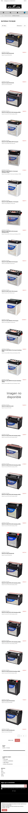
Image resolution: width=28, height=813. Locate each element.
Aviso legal (5, 759)
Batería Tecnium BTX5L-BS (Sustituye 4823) (11, 582)
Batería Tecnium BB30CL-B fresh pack (10, 320)
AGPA (2, 774)
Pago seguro (6, 762)
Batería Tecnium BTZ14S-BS (8, 82)
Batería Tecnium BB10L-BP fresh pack (10, 141)
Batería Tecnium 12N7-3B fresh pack (9, 291)
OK (18, 740)
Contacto (4, 800)
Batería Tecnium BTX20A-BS (8, 553)
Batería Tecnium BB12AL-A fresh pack (10, 201)
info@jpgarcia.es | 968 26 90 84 (9, 0)
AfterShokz (3, 772)
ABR (2, 769)
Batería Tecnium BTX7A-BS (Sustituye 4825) (11, 612)
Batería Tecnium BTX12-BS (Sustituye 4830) (11, 494)
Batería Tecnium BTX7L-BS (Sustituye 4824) (11, 641)
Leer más (7, 807)
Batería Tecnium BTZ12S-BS (8, 53)
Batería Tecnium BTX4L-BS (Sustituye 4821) (11, 435)
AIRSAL (2, 775)
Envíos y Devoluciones (8, 764)
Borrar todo (11, 740)
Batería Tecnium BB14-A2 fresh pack (10, 261)
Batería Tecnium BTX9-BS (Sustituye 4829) (11, 671)
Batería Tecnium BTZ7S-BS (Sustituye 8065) (11, 112)
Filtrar (4, 25)
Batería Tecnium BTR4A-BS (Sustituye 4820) (11, 465)
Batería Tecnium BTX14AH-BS (8, 700)
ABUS (2, 771)
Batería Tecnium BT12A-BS (7, 406)
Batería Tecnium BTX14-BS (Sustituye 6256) (11, 524)
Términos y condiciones (8, 760)
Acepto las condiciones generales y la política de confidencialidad (14, 788)
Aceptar (4, 810)
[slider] (25, 750)
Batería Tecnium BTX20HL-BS (8, 730)
